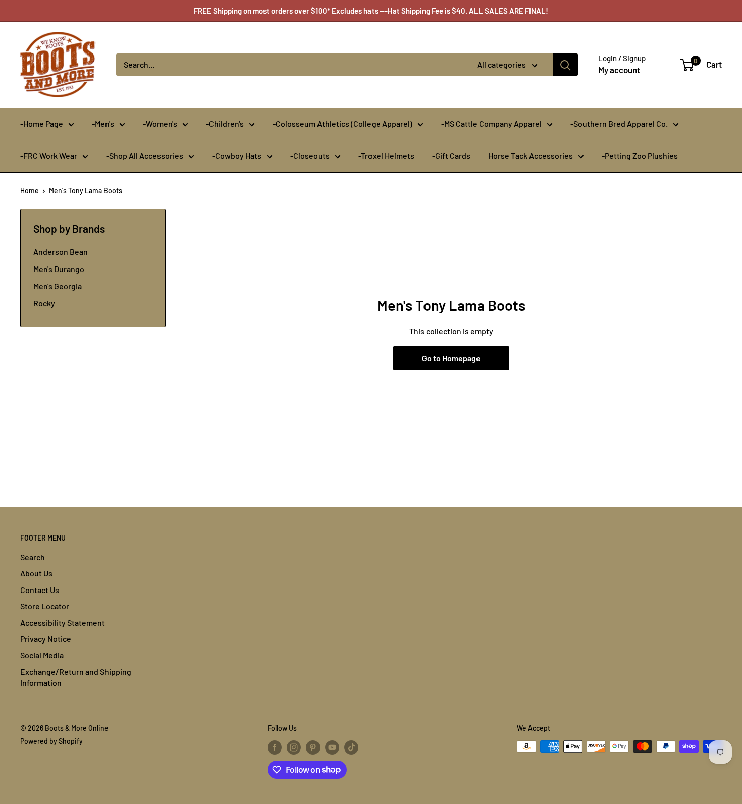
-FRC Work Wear (48, 155)
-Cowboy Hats (236, 155)
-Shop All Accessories (144, 155)
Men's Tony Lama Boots (85, 190)
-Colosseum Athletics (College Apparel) (342, 123)
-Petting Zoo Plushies (640, 155)
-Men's (103, 123)
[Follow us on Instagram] (294, 747)
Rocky (44, 303)
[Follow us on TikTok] (351, 747)
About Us (36, 573)
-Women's (160, 123)
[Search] (565, 64)
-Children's (225, 123)
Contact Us (39, 590)
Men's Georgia (57, 286)
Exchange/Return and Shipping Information (75, 677)
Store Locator (44, 606)
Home (29, 190)
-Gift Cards (451, 155)
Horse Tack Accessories (530, 155)
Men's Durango (58, 269)
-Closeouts (310, 155)
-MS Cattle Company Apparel (491, 123)
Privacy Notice (45, 639)
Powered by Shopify (51, 741)
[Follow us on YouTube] (332, 747)
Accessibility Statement (62, 622)
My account (619, 70)
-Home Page (41, 123)
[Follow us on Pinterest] (313, 747)
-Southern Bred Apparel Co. (619, 123)
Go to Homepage (451, 358)
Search (32, 557)
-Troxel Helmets (386, 155)
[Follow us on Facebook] (275, 747)
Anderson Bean (60, 251)
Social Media (42, 655)
